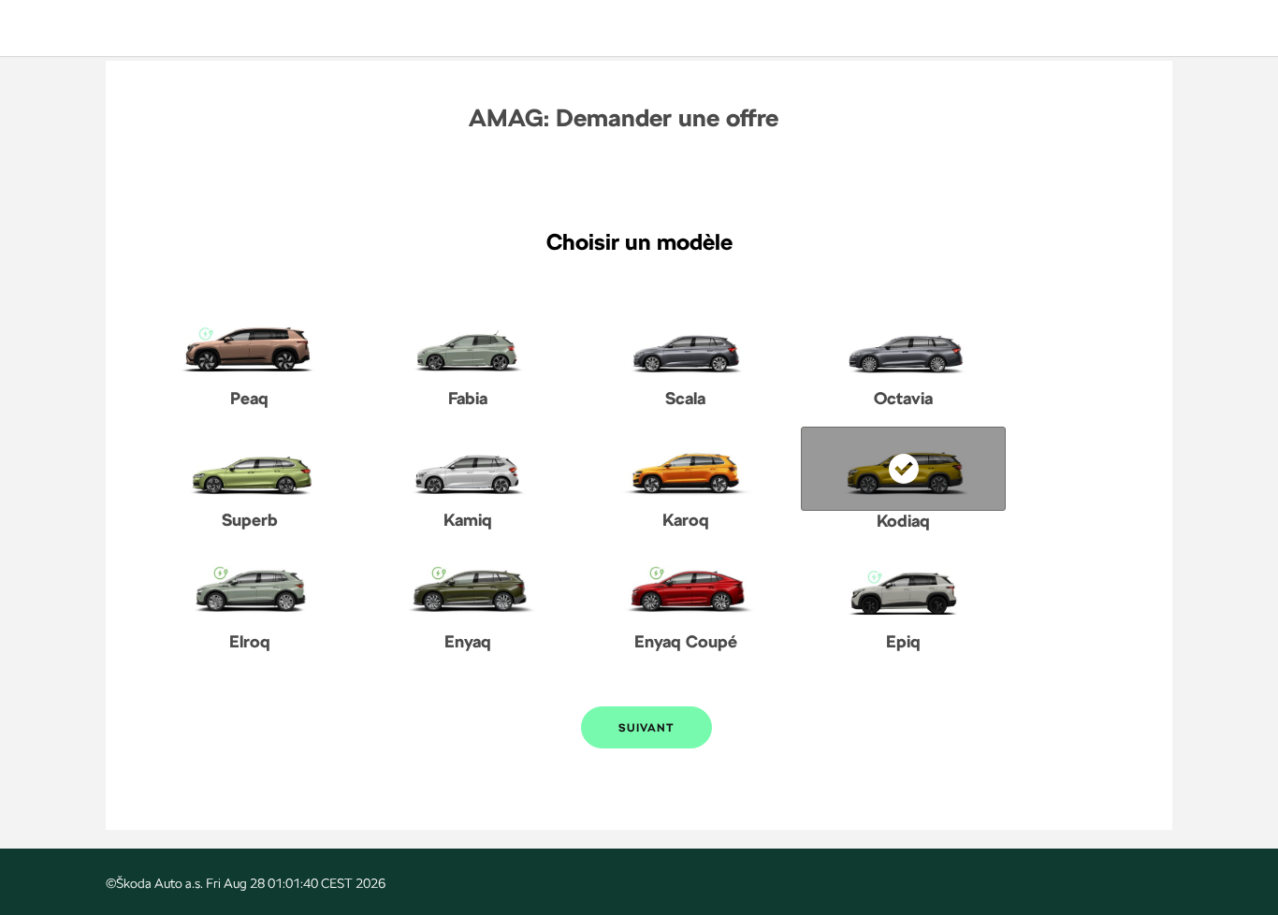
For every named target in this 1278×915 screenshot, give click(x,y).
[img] (82, 28)
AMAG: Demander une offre (623, 117)
